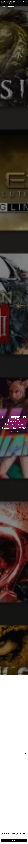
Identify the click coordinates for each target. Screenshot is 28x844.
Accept (14, 840)
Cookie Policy (13, 836)
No (20, 5)
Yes (18, 5)
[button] (26, 754)
